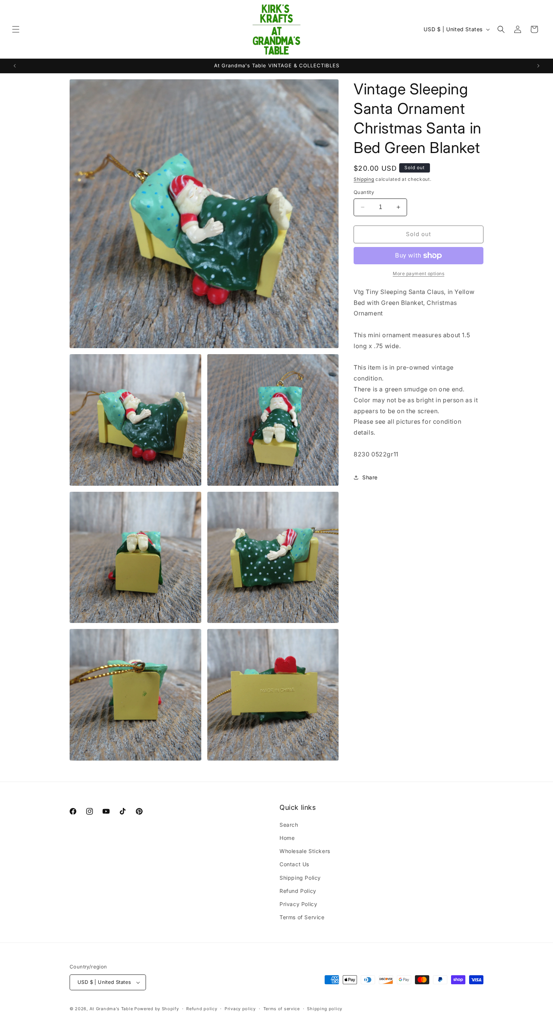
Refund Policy (298, 891)
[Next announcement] (538, 66)
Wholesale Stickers (305, 851)
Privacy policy (240, 1008)
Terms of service (281, 1008)
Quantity (364, 192)
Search (289, 824)
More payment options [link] (418, 273)
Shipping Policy (300, 877)
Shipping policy (324, 1008)
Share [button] (370, 477)
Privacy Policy (298, 904)
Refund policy (201, 1008)
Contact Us (294, 864)
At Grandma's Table (112, 1008)
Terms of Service (302, 917)
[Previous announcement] (14, 66)
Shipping (364, 179)
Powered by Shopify (156, 1008)
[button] (16, 29)
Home (287, 838)
